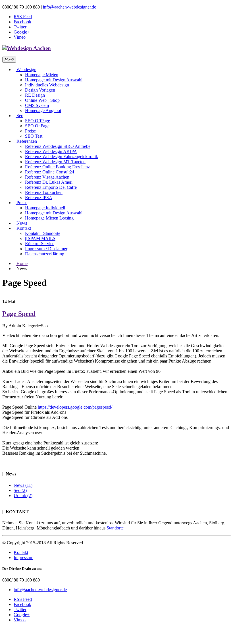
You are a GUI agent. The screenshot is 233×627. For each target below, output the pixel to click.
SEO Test (33, 136)
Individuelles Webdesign (47, 84)
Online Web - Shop (42, 100)
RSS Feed (23, 16)
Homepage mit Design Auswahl (53, 79)
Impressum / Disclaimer (46, 248)
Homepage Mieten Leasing (49, 218)
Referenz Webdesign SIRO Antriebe (57, 146)
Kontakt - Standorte (42, 233)
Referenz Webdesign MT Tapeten (55, 161)
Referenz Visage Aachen (47, 177)
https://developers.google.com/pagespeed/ (75, 407)
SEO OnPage (37, 125)
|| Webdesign (25, 69)
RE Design (35, 95)
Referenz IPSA (38, 197)
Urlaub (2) (23, 495)
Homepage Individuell (45, 207)
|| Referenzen (25, 141)
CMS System (37, 105)
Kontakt (21, 552)
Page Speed (19, 313)
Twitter (20, 26)
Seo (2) (20, 490)
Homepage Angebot (43, 110)
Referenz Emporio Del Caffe (51, 187)
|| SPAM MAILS (40, 238)
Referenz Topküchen (44, 192)
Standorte (115, 527)
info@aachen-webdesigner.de (69, 7)
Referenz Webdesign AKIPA (51, 151)
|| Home (21, 263)
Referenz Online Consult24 (49, 171)
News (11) (23, 485)
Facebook (22, 21)
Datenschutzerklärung (44, 253)
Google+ (22, 32)
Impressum (23, 557)
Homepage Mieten (41, 74)
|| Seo (18, 115)
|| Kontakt (22, 228)
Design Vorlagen (40, 90)
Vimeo (20, 37)
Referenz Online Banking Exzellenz (57, 166)
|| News (20, 223)
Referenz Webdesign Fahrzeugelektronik (61, 156)
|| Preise (20, 202)
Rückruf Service (39, 243)
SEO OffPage (37, 120)
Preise (30, 131)
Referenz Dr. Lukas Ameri (48, 182)
